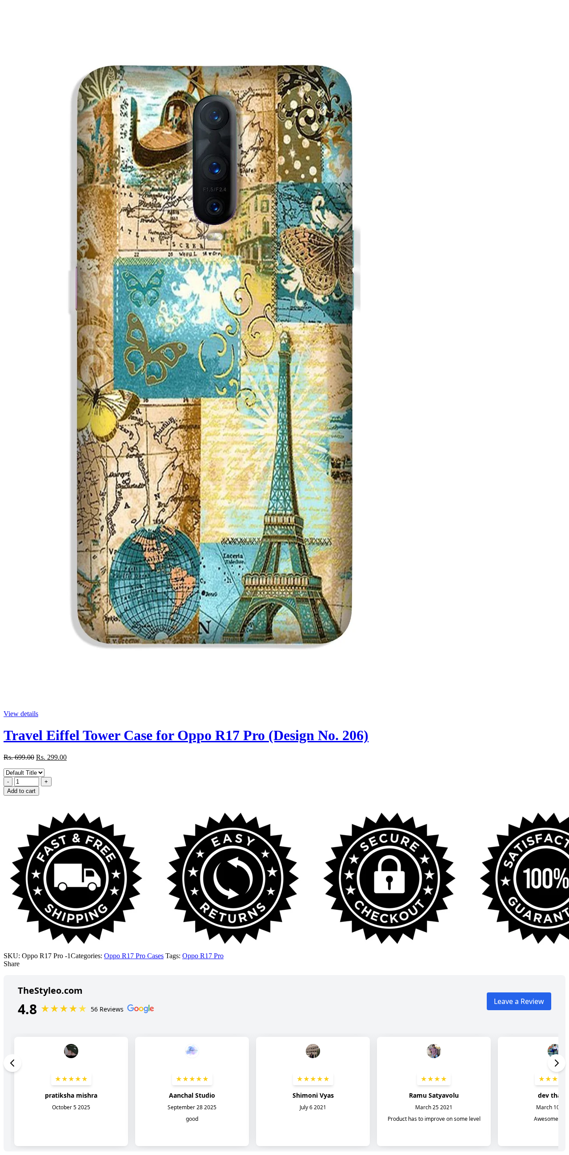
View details (21, 713)
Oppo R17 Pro (203, 956)
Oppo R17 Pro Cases (134, 956)
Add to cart (21, 791)
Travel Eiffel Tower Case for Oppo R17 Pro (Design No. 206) (186, 735)
